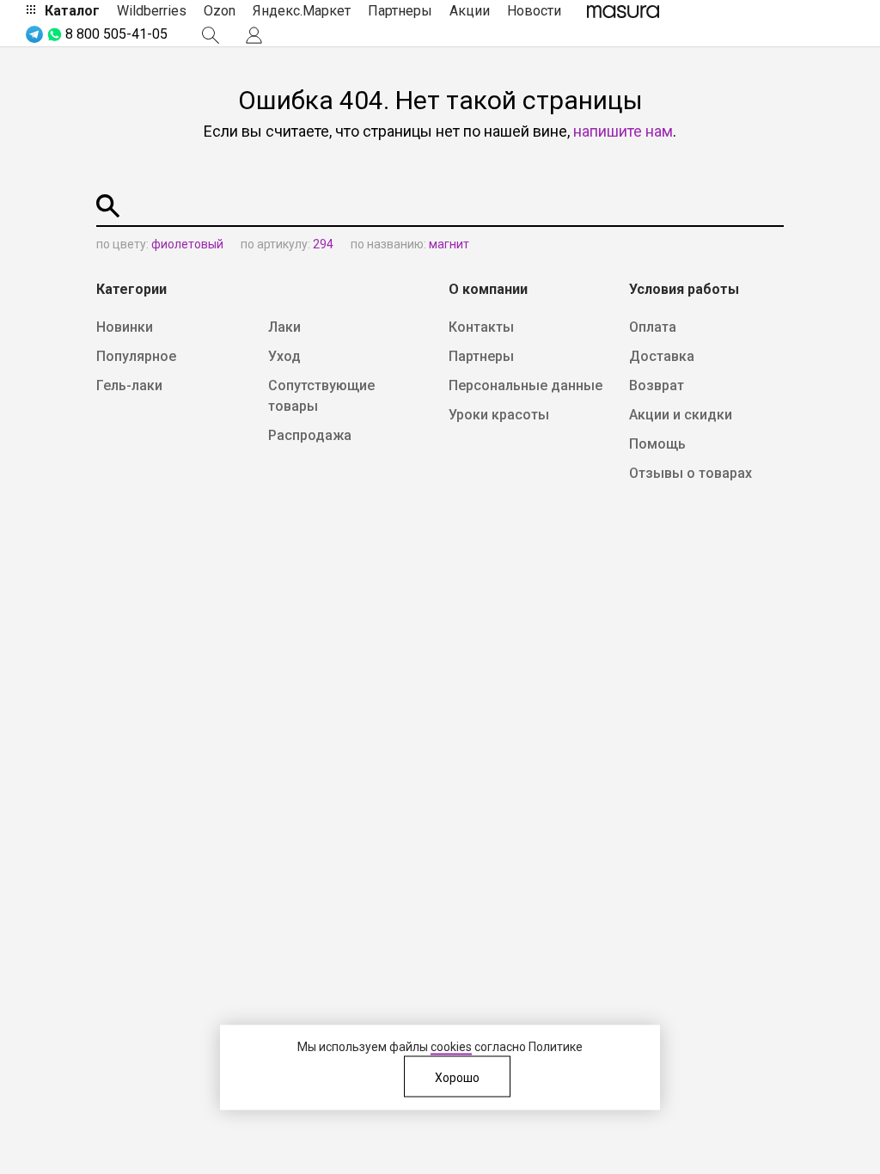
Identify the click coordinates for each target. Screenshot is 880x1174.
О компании (488, 289)
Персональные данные (525, 385)
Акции (469, 11)
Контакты (481, 327)
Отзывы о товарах (690, 473)
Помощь (657, 444)
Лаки (284, 327)
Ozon (219, 11)
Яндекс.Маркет (302, 11)
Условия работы (684, 289)
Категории (131, 289)
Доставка (661, 356)
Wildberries (151, 11)
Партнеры (400, 11)
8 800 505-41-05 (116, 34)
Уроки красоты (499, 415)
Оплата (652, 327)
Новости (534, 11)
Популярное (136, 356)
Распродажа (309, 435)
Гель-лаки (129, 385)
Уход (284, 356)
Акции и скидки (680, 415)
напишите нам (623, 131)
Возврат (656, 385)
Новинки (124, 327)
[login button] (254, 35)
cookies (451, 1047)
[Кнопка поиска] (210, 35)
